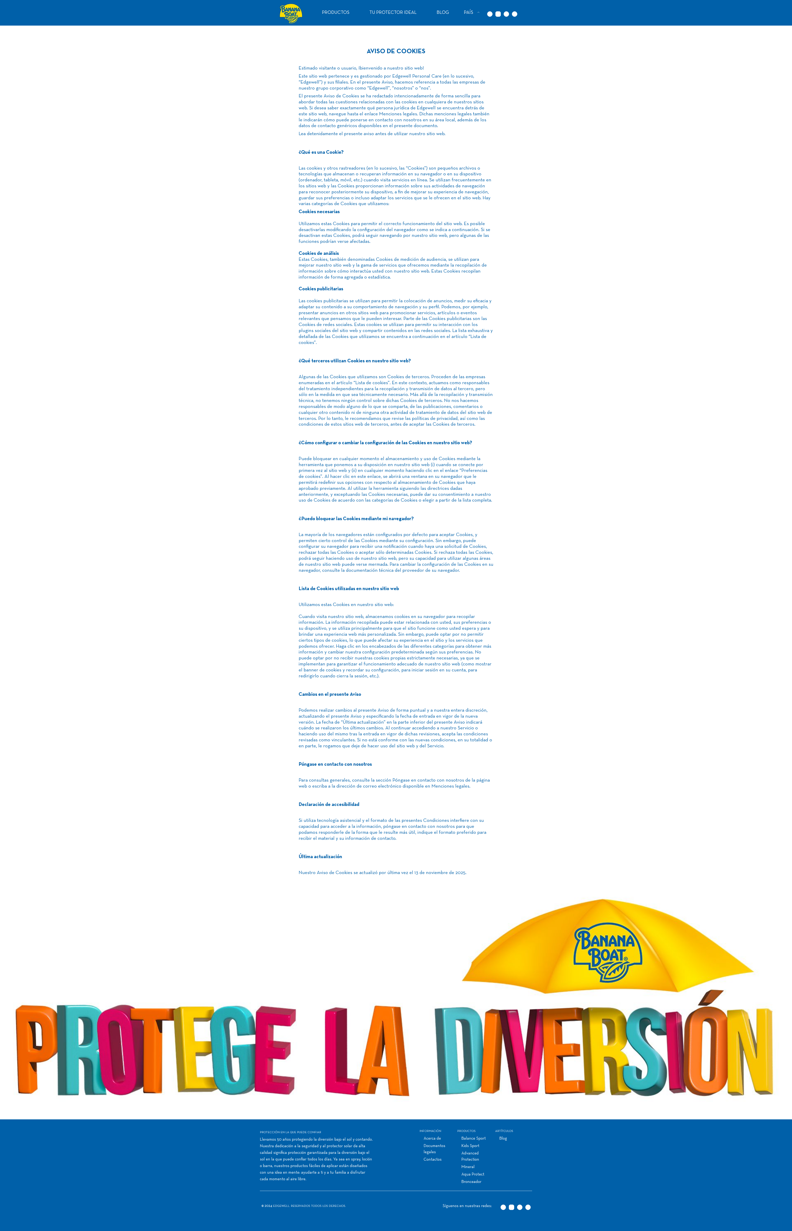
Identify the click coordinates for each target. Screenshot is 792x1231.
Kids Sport (470, 1146)
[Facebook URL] (506, 14)
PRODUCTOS (335, 13)
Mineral (468, 1167)
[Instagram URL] (498, 14)
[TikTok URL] (490, 14)
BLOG (443, 13)
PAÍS (468, 13)
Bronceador (471, 1182)
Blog (503, 1138)
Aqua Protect (472, 1174)
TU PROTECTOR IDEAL (393, 13)
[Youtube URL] (514, 14)
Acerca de (432, 1138)
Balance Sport (473, 1138)
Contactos (433, 1159)
